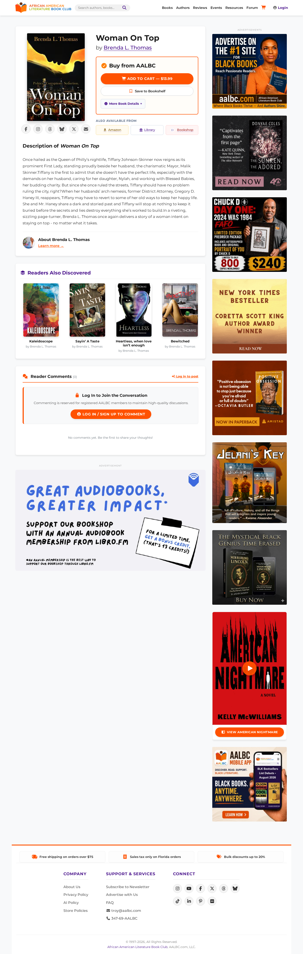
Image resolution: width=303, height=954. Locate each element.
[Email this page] (86, 129)
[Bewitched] (180, 311)
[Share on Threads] (50, 129)
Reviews (200, 8)
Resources (234, 8)
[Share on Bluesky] (62, 129)
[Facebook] (200, 888)
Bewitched (180, 341)
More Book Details (124, 103)
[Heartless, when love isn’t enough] (134, 311)
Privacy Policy (75, 895)
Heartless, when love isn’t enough (134, 343)
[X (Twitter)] (212, 888)
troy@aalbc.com (125, 911)
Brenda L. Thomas (128, 47)
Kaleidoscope (41, 341)
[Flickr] (212, 901)
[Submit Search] (123, 8)
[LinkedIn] (189, 901)
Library (149, 130)
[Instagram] (177, 888)
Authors (183, 8)
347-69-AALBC (123, 918)
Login (283, 8)
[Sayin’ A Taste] (87, 311)
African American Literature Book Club (137, 947)
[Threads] (223, 888)
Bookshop (185, 130)
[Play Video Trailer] (249, 668)
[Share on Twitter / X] (74, 129)
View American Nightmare (252, 732)
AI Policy (71, 903)
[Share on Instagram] (38, 129)
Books (167, 8)
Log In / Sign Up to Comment (113, 414)
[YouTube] (189, 888)
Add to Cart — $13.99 (149, 79)
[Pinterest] (200, 901)
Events (216, 8)
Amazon (114, 130)
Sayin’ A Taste (87, 341)
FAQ (110, 903)
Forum (252, 8)
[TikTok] (177, 901)
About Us (71, 887)
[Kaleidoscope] (41, 311)
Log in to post (186, 376)
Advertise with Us (122, 895)
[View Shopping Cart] (264, 7)
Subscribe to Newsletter (128, 887)
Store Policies (75, 911)
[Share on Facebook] (26, 129)
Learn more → (51, 246)
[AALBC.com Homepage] (43, 7)
